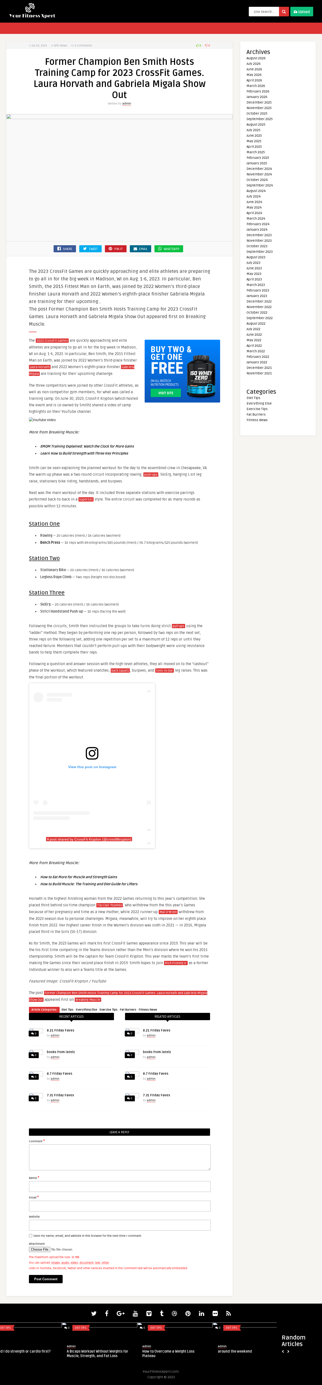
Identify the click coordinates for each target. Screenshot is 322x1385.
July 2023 (253, 263)
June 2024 (254, 202)
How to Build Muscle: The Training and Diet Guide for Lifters (88, 884)
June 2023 (254, 268)
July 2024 (254, 196)
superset (86, 500)
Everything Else (86, 1010)
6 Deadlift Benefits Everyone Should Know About (109, 1353)
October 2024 (257, 180)
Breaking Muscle (87, 1000)
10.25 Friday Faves (171, 1351)
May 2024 (254, 207)
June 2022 (254, 334)
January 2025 (257, 163)
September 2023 (260, 252)
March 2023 (256, 285)
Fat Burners (128, 1010)
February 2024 (258, 224)
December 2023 (259, 235)
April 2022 (254, 345)
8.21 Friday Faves (60, 1030)
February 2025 (258, 158)
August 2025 (256, 124)
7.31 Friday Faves (60, 1095)
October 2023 (257, 246)
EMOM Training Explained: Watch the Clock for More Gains (87, 446)
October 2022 (257, 312)
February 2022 (258, 357)
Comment (37, 1141)
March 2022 (256, 351)
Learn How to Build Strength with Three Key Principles (84, 453)
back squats (120, 671)
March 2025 (256, 152)
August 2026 (256, 58)
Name (34, 1177)
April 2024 (254, 213)
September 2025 (260, 119)
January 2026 (257, 97)
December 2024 (259, 169)
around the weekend (22, 1351)
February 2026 (258, 91)
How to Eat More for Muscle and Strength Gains (78, 877)
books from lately (61, 1052)
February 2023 (258, 290)
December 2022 (259, 301)
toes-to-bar (164, 671)
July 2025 (253, 130)
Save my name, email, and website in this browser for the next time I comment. (87, 1236)
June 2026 (254, 69)
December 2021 (259, 368)
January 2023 (257, 296)
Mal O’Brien (168, 912)
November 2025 (259, 108)
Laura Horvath (40, 367)
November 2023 (259, 240)
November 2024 (259, 174)
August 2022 (256, 323)
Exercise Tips (108, 1010)
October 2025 (257, 113)
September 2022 (260, 318)
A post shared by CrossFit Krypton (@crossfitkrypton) (89, 839)
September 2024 (260, 185)
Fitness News (148, 1010)
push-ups (150, 475)
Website (34, 1216)
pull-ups (178, 626)
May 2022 (254, 340)
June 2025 (254, 135)
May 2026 (254, 75)
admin (126, 104)
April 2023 (254, 279)
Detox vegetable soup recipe (254, 1351)
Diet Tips (67, 1010)
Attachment (37, 1244)
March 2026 (256, 86)
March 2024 (256, 218)
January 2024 (257, 229)
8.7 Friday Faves (59, 1074)
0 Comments (83, 45)
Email (34, 1197)
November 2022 (259, 307)
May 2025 (254, 141)
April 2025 (254, 146)
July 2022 (253, 329)
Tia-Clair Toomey (109, 905)
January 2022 (257, 362)
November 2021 (259, 373)
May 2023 (254, 274)
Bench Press (50, 542)
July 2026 (254, 64)
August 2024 (256, 191)
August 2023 (256, 257)
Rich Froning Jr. (176, 963)
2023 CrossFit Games (52, 341)
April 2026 (254, 80)
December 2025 (259, 102)
